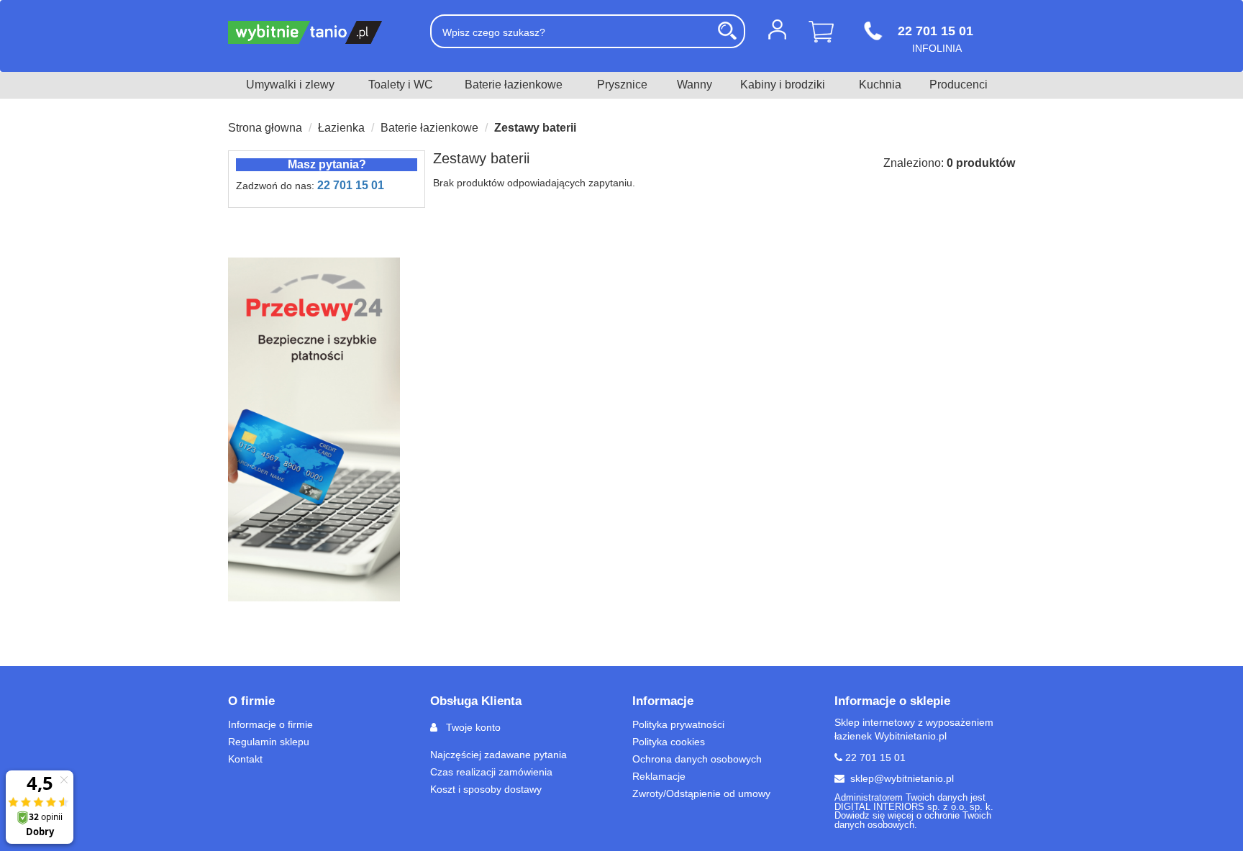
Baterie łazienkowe (514, 84)
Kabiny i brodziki (782, 84)
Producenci (958, 84)
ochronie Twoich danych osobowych (912, 820)
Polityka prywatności (678, 724)
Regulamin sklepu (268, 741)
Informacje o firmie (270, 724)
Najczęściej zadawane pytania (498, 754)
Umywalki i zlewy (290, 84)
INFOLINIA (935, 38)
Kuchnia (880, 84)
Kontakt (245, 759)
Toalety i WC (400, 84)
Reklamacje (659, 776)
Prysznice (622, 84)
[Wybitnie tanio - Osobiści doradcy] (318, 32)
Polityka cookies (668, 741)
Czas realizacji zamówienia (491, 772)
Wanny (694, 84)
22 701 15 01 (350, 185)
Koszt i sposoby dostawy (486, 789)
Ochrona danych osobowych (697, 759)
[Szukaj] (727, 31)
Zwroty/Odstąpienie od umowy (701, 793)
